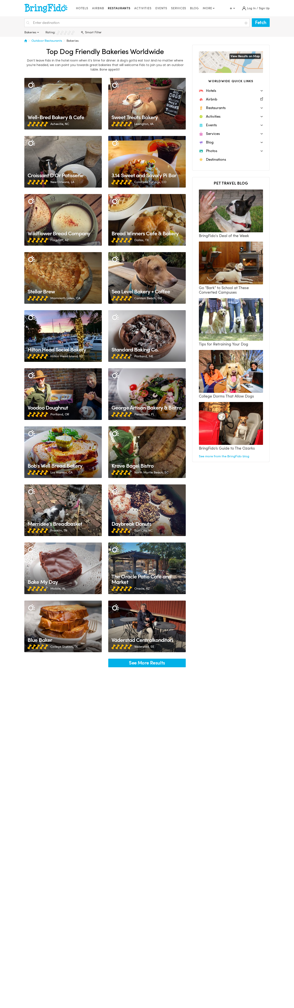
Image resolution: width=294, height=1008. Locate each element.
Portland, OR (59, 414)
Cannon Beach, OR (148, 298)
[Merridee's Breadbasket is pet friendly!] (63, 510)
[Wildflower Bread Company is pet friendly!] (63, 220)
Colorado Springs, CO (150, 182)
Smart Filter (93, 32)
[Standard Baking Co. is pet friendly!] (147, 336)
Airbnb (98, 8)
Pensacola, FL (144, 414)
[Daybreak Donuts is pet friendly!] (147, 510)
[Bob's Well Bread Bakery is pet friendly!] (63, 452)
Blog (194, 8)
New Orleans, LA (62, 182)
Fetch (260, 22)
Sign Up (264, 8)
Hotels (82, 8)
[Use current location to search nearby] (246, 23)
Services (178, 8)
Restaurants (119, 8)
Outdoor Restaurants (46, 41)
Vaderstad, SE (144, 646)
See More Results (147, 663)
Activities (143, 8)
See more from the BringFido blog (224, 456)
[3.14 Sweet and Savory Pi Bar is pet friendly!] (147, 162)
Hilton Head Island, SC (66, 356)
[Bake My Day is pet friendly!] (63, 568)
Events (161, 8)
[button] (231, 90)
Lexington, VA (143, 124)
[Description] (31, 85)
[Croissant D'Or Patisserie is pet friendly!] (63, 162)
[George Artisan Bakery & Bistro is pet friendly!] (147, 394)
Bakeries (73, 41)
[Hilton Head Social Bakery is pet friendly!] (63, 336)
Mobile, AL (58, 588)
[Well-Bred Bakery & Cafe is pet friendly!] (63, 103)
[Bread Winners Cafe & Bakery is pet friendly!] (147, 220)
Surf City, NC (143, 530)
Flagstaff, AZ (59, 240)
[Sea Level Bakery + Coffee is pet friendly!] (147, 278)
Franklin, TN (58, 530)
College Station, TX (64, 646)
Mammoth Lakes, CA (65, 298)
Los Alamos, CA (61, 472)
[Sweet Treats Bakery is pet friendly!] (147, 103)
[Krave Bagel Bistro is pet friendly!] (147, 452)
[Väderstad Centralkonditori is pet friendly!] (147, 626)
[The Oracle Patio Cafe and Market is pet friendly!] (147, 568)
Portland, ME (143, 356)
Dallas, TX (141, 240)
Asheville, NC (59, 124)
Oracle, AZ (142, 588)
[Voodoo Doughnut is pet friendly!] (63, 394)
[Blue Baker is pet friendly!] (63, 626)
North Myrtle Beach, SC (151, 472)
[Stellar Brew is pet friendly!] (63, 278)
